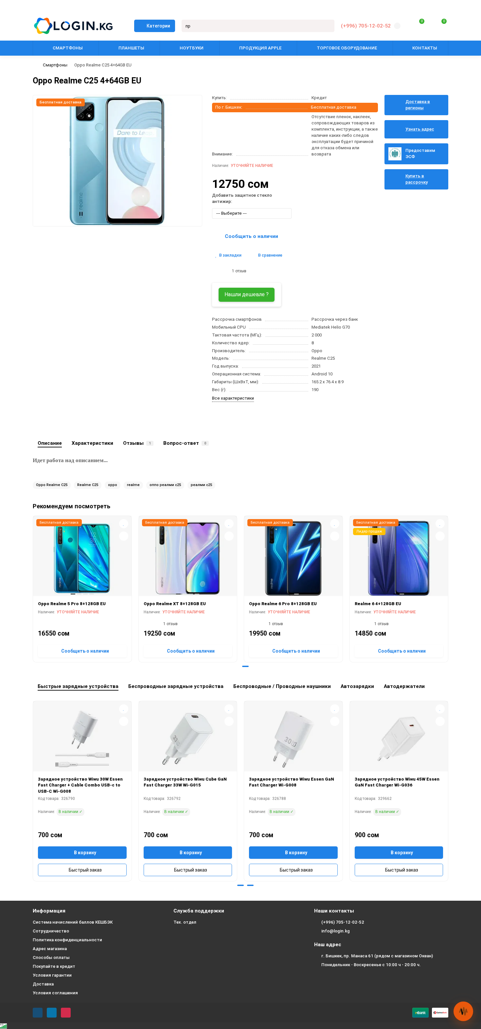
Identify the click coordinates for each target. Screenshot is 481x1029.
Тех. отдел (184, 922)
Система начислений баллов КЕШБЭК (73, 922)
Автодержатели (404, 686)
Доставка (43, 984)
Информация (49, 911)
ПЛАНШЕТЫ (131, 47)
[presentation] (33, 587)
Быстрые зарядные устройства (78, 686)
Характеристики (92, 443)
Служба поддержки (198, 911)
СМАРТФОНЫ (68, 47)
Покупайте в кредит (54, 966)
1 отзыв (238, 271)
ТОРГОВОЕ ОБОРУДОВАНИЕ (347, 47)
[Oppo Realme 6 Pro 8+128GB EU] (293, 558)
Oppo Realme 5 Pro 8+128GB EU (72, 603)
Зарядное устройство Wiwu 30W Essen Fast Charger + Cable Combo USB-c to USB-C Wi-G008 (80, 785)
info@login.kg (335, 931)
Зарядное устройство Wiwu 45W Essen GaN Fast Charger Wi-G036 (397, 782)
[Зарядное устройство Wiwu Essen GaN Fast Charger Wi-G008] (293, 738)
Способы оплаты (51, 957)
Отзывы (137, 443)
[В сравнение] (123, 536)
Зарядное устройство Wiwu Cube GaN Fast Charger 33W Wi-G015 (185, 782)
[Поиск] (327, 26)
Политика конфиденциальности (67, 939)
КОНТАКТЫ (424, 47)
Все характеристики (233, 398)
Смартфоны (55, 65)
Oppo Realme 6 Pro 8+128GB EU (283, 603)
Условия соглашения (55, 992)
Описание (50, 443)
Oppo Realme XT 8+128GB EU (175, 603)
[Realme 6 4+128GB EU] (399, 558)
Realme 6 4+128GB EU (378, 603)
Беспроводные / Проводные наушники (282, 686)
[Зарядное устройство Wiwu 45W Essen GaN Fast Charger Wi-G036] (399, 738)
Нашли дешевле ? (246, 294)
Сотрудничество (51, 931)
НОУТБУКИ (192, 47)
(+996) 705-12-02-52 (366, 26)
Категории (158, 25)
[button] (235, 666)
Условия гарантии (52, 975)
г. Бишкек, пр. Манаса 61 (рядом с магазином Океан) (377, 955)
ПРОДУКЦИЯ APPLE (260, 47)
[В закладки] (123, 523)
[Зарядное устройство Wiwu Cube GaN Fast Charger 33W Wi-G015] (188, 738)
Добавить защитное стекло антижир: (242, 198)
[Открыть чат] (463, 1011)
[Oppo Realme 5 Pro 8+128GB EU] (82, 558)
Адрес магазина (50, 948)
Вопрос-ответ (184, 443)
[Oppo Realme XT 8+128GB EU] (188, 558)
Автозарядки (357, 686)
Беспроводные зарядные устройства (175, 686)
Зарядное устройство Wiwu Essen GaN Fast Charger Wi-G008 (291, 782)
